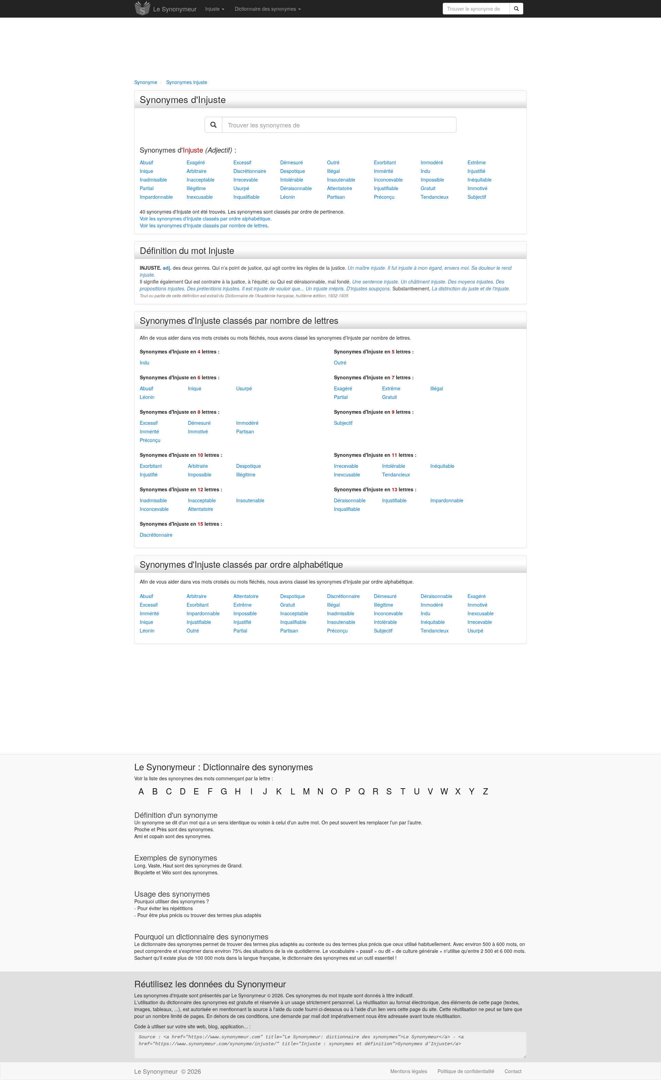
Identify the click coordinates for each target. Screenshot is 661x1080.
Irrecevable (245, 179)
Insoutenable (341, 179)
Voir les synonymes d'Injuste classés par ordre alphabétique (205, 218)
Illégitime (196, 188)
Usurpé (241, 188)
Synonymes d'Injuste (183, 99)
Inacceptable (200, 179)
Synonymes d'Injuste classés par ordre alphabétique (241, 563)
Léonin (287, 196)
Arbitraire (197, 170)
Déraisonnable (296, 188)
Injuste (213, 8)
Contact (513, 1071)
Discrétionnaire (249, 170)
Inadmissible (153, 179)
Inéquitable (480, 179)
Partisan (336, 196)
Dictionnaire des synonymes (266, 8)
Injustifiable (386, 188)
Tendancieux (435, 196)
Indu (425, 170)
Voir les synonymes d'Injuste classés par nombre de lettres (203, 225)
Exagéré (196, 162)
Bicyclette (144, 872)
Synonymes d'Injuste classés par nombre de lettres (239, 319)
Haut (168, 865)
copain (156, 836)
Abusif (146, 162)
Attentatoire (339, 188)
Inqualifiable (246, 196)
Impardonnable (156, 196)
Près (162, 829)
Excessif (242, 162)
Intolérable (291, 179)
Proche (142, 829)
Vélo (166, 872)
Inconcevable (388, 179)
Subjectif (477, 196)
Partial (147, 188)
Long (139, 865)
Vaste (154, 865)
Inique (146, 170)
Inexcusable (200, 196)
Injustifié (476, 170)
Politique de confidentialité (466, 1071)
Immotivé (477, 188)
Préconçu (384, 196)
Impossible (432, 179)
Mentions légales (408, 1071)
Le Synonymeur (175, 8)
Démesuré (291, 162)
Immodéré (432, 162)
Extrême (477, 162)
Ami (138, 836)
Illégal (333, 170)
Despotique (292, 170)
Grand (234, 865)
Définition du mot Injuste (187, 250)
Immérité (383, 170)
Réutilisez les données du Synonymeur (210, 983)
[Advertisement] (330, 47)
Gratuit (428, 188)
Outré (333, 162)
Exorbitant (385, 162)
